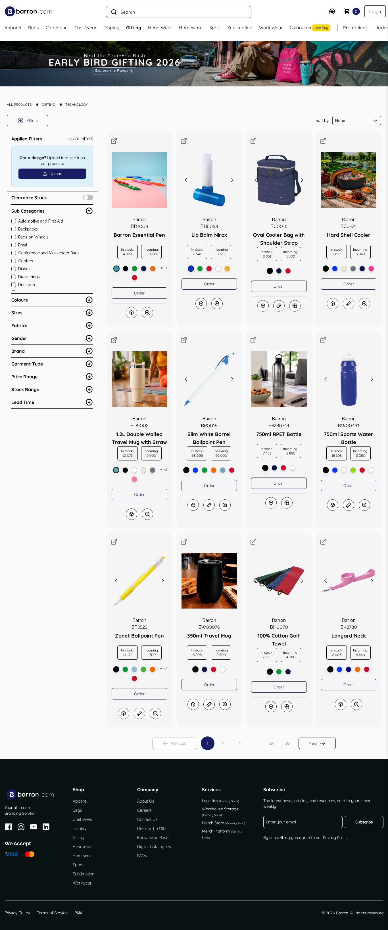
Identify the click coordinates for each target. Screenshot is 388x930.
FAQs (142, 856)
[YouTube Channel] (33, 828)
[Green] (134, 268)
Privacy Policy (335, 837)
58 (271, 743)
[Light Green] (143, 669)
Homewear (83, 856)
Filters (32, 120)
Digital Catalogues (154, 846)
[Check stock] (131, 312)
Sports (78, 865)
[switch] (88, 197)
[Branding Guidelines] (279, 306)
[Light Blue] (134, 669)
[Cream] (344, 268)
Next (313, 743)
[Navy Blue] (348, 669)
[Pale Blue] (223, 470)
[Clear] (344, 470)
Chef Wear (82, 819)
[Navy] (144, 268)
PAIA (78, 913)
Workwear (82, 883)
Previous (178, 743)
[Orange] (153, 268)
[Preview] (147, 312)
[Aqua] (116, 470)
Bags (77, 810)
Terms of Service (52, 913)
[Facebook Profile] (8, 828)
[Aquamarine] (116, 268)
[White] (218, 268)
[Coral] (134, 470)
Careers (144, 810)
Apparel (80, 801)
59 (287, 743)
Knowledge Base (152, 837)
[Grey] (353, 268)
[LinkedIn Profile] (46, 828)
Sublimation (83, 874)
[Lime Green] (353, 470)
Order (139, 293)
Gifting (78, 837)
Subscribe (364, 822)
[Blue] (191, 268)
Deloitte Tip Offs (151, 828)
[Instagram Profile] (21, 828)
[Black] (125, 268)
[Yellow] (227, 268)
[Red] (134, 278)
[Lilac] (134, 479)
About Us (145, 801)
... (255, 743)
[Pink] (371, 268)
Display (80, 828)
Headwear (82, 846)
